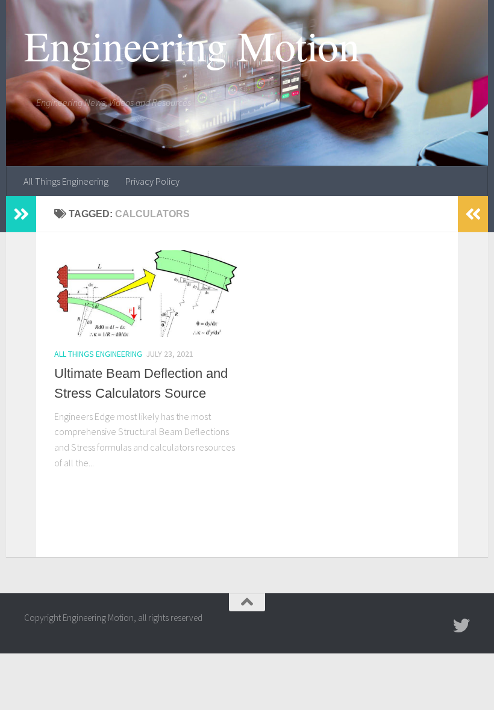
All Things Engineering (65, 181)
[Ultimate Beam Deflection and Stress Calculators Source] (146, 293)
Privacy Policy (152, 181)
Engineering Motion (191, 45)
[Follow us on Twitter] (461, 625)
